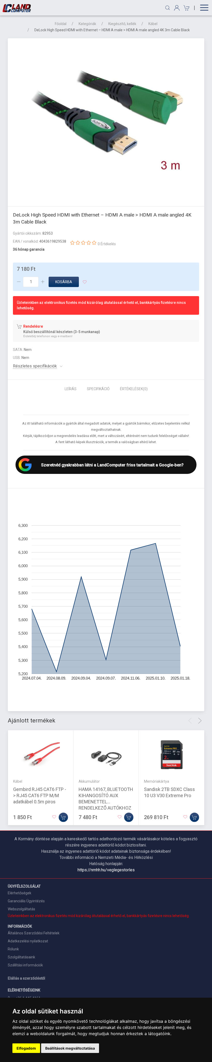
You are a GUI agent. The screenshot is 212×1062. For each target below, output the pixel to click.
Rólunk (13, 949)
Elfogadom (26, 1048)
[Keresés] (167, 8)
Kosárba (63, 282)
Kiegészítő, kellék (122, 24)
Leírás (71, 389)
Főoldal (60, 24)
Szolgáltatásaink (21, 957)
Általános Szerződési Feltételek (33, 933)
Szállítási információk (25, 965)
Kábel (152, 24)
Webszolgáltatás (21, 909)
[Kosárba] (63, 817)
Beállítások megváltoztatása (70, 1048)
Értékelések (134, 389)
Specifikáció (98, 389)
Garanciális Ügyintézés (26, 901)
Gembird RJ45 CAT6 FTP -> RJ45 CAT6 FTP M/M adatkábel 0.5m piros (39, 795)
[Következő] (199, 720)
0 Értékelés (107, 244)
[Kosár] (186, 7)
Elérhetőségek (19, 893)
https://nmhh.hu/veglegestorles (106, 869)
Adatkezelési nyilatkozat (28, 941)
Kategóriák (87, 24)
